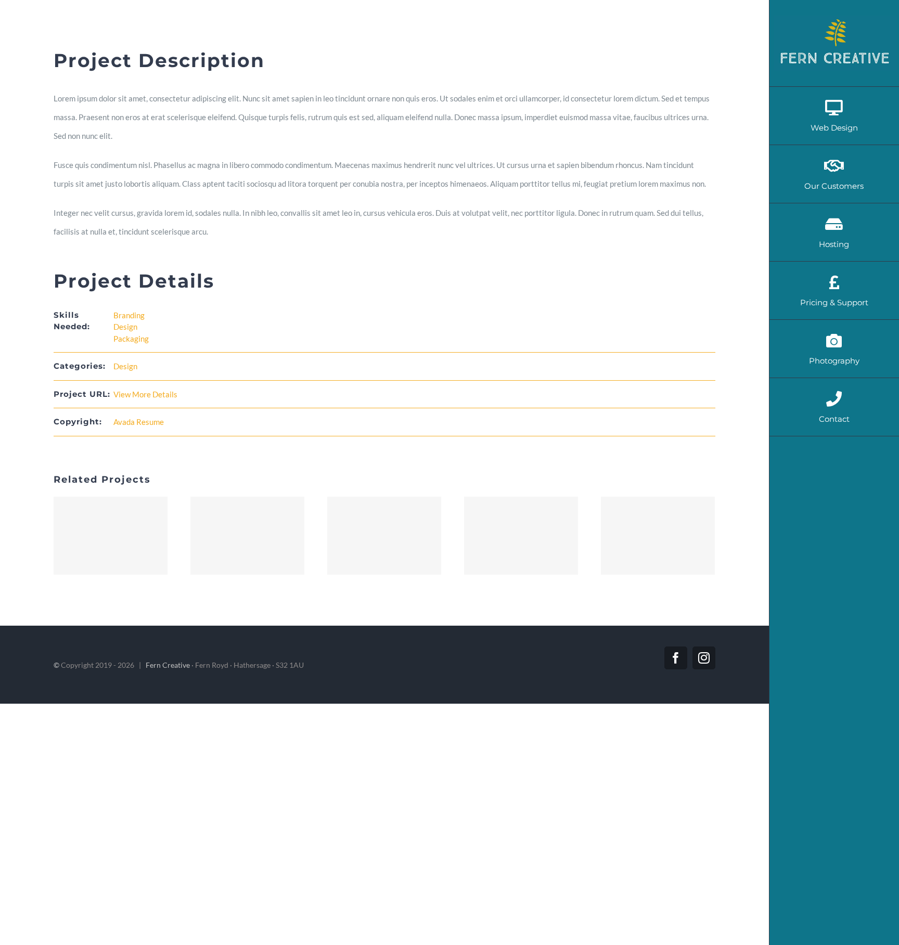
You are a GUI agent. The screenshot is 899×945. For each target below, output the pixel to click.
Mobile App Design (384, 536)
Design (125, 326)
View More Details (145, 394)
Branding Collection (248, 536)
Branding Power (521, 536)
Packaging (131, 338)
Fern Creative (168, 665)
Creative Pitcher (111, 536)
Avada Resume (138, 421)
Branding (129, 315)
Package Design (658, 536)
